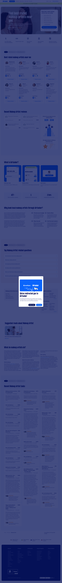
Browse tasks (31, 304)
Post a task (39, 304)
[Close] (41, 278)
